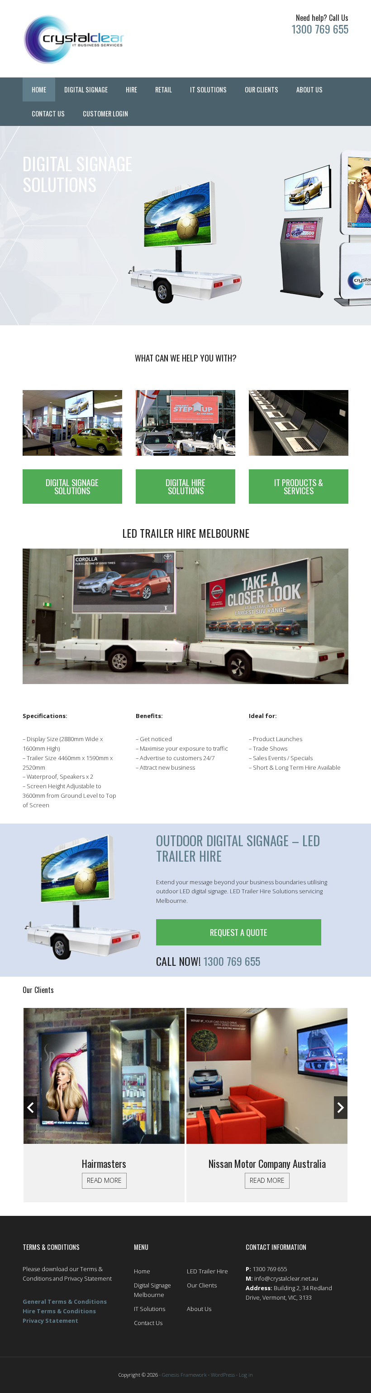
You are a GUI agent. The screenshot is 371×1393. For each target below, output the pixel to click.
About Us (199, 1309)
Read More (104, 1180)
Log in (246, 1374)
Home (142, 1271)
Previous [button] (30, 1107)
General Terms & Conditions (65, 1301)
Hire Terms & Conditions (59, 1311)
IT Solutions (149, 1309)
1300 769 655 (320, 28)
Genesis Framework (184, 1374)
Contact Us (148, 1323)
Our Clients (202, 1285)
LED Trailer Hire (207, 1271)
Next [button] (340, 1107)
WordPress (223, 1374)
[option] (104, 1105)
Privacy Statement (50, 1320)
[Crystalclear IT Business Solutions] (74, 39)
